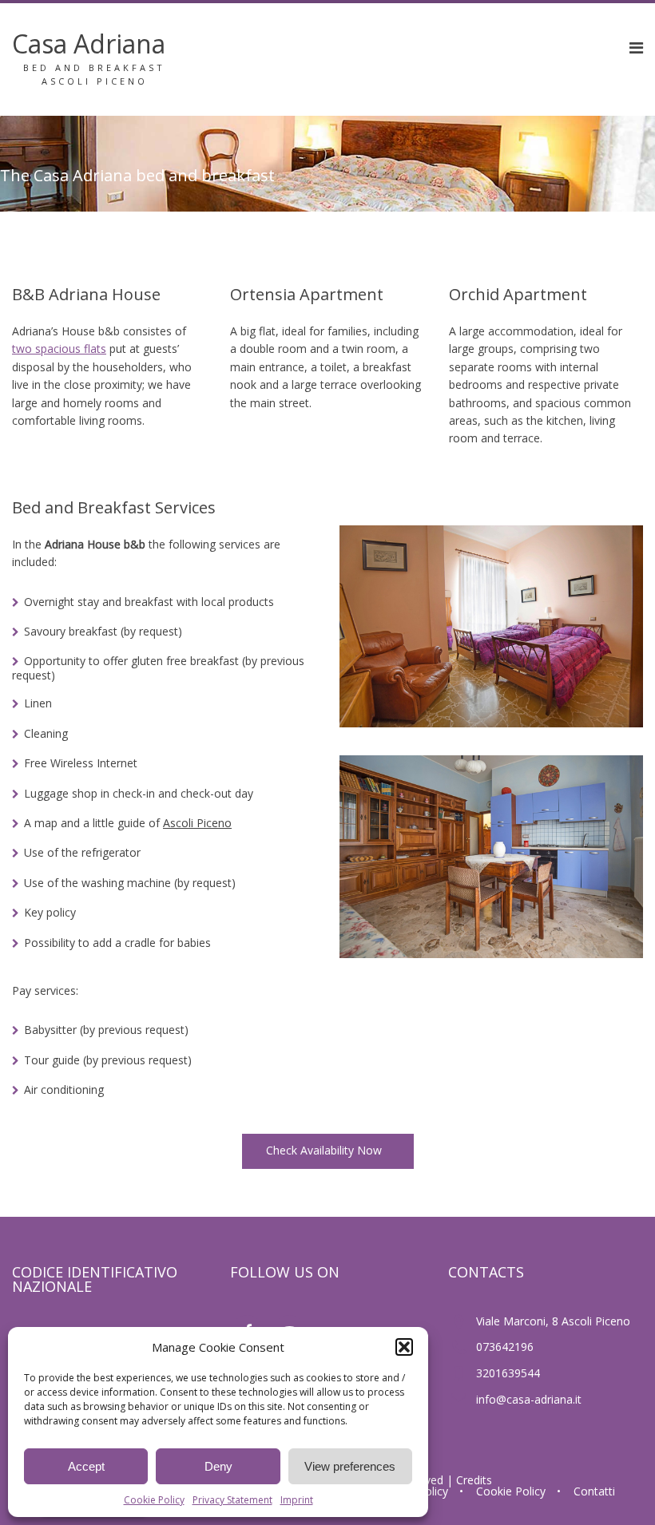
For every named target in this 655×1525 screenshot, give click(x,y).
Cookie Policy (154, 1500)
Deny (218, 1466)
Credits (474, 1479)
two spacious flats (59, 348)
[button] (404, 1347)
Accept (86, 1466)
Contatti (594, 1491)
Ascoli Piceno (197, 822)
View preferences (349, 1466)
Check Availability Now (325, 1150)
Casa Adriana (88, 43)
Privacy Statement (232, 1500)
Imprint (296, 1500)
